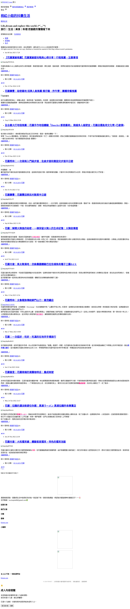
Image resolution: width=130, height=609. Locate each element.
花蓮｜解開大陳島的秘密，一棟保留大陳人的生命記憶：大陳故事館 (41, 228)
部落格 (7, 41)
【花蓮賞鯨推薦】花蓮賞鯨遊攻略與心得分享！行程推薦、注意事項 (41, 57)
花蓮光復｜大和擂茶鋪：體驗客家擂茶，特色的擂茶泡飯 (35, 441)
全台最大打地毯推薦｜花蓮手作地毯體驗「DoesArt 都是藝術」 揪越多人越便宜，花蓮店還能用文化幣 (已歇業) (64, 125)
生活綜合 (17, 34)
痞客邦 (12, 75)
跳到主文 (4, 21)
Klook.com (4, 522)
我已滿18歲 (5, 606)
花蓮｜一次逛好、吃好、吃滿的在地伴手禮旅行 (30, 336)
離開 (11, 606)
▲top (2, 83)
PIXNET (50, 581)
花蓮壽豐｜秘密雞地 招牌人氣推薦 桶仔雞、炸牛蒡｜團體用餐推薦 (41, 91)
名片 (6, 43)
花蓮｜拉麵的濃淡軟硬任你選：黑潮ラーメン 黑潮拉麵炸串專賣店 (40, 405)
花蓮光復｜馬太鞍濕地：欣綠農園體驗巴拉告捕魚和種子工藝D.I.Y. (41, 264)
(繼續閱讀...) (5, 71)
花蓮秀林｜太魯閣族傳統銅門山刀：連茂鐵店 (29, 300)
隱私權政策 (76, 581)
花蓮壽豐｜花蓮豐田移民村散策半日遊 (25, 194)
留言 (16, 75)
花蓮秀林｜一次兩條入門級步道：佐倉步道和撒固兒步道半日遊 (39, 161)
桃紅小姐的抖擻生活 (15, 16)
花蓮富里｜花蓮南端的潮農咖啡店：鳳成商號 (29, 372)
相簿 (6, 38)
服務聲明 (84, 581)
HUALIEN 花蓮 (18, 79)
